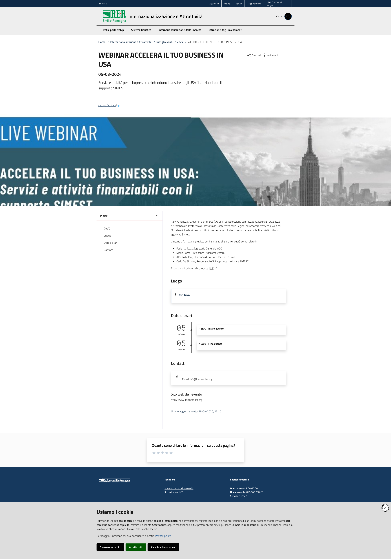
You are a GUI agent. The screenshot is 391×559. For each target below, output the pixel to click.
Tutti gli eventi (164, 42)
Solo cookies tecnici (110, 547)
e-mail (176, 492)
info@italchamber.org (201, 379)
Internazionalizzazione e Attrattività (131, 42)
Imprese (103, 3)
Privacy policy (163, 536)
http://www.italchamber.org (186, 400)
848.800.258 (253, 492)
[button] (288, 16)
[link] (211, 268)
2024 (180, 42)
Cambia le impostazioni (163, 547)
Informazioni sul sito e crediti (178, 488)
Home (101, 42)
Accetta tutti (136, 547)
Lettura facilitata (107, 105)
